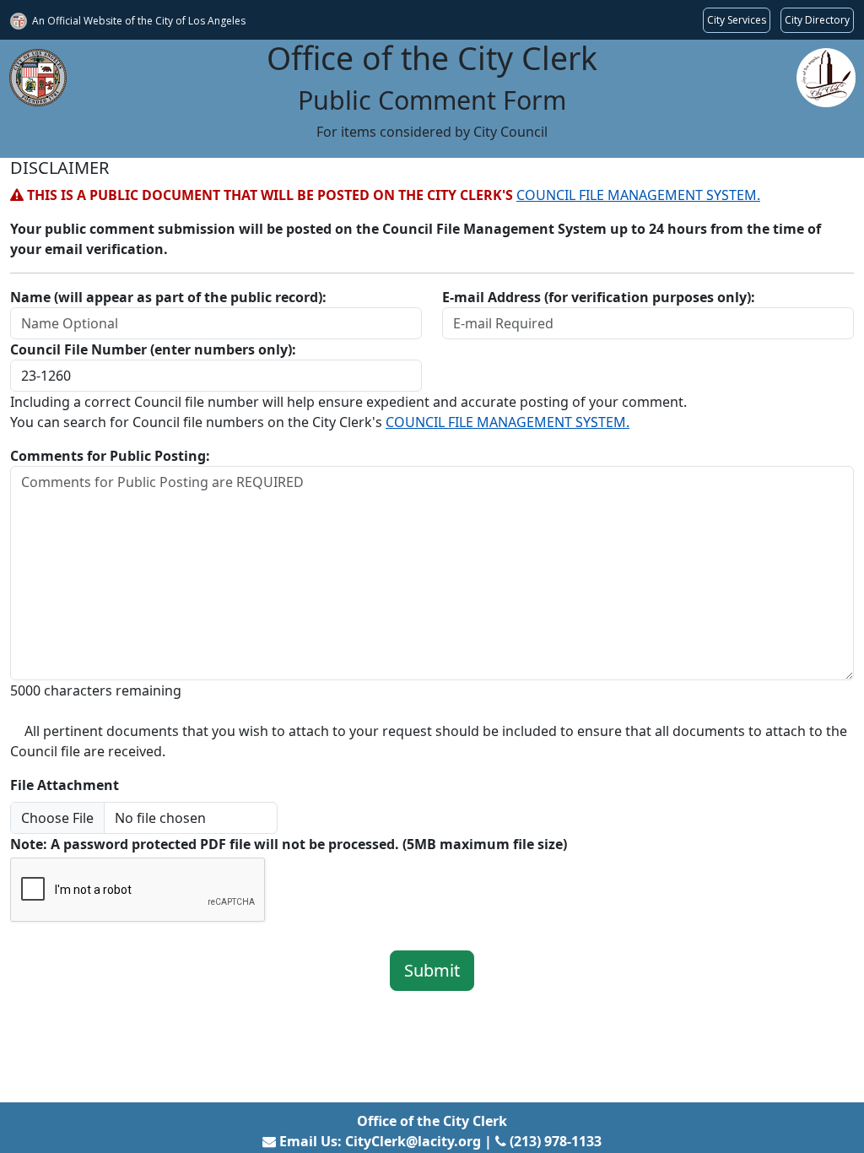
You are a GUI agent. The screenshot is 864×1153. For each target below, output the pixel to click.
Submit (432, 970)
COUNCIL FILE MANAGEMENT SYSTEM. (638, 195)
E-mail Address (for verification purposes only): (598, 297)
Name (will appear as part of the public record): (168, 297)
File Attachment (64, 785)
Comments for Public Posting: (110, 456)
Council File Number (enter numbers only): (153, 349)
